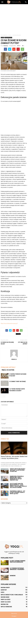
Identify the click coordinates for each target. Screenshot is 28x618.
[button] (26, 2)
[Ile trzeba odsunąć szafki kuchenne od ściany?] (5, 390)
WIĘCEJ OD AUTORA (8, 370)
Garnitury (4, 590)
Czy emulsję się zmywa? (22, 343)
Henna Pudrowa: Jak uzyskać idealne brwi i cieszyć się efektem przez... (14, 457)
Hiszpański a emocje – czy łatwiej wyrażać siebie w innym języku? (17, 492)
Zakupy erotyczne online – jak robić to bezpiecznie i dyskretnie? (18, 470)
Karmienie (12, 575)
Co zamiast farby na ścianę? (17, 381)
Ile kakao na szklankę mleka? (7, 343)
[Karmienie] (5, 577)
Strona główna (4, 35)
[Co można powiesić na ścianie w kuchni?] (5, 376)
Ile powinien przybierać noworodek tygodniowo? (17, 568)
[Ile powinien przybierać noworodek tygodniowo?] (5, 570)
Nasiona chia (4, 604)
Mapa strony (14, 613)
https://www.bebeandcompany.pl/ (9, 323)
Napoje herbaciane (6, 606)
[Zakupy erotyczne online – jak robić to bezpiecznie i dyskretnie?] (5, 471)
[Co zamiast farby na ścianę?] (5, 383)
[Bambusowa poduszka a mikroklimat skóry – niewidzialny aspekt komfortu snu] (5, 478)
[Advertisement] (14, 19)
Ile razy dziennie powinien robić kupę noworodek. (17, 561)
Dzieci (2, 37)
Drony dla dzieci (6, 602)
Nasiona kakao (5, 597)
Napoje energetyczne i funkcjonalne (12, 594)
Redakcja (6, 45)
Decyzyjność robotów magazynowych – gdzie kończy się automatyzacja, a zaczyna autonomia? (18, 485)
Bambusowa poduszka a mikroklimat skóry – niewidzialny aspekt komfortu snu (17, 478)
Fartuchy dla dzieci (8, 37)
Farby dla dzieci (5, 599)
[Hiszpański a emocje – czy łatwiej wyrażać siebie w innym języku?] (5, 493)
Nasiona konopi (5, 587)
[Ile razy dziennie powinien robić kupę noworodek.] (5, 562)
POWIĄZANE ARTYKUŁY (8, 367)
